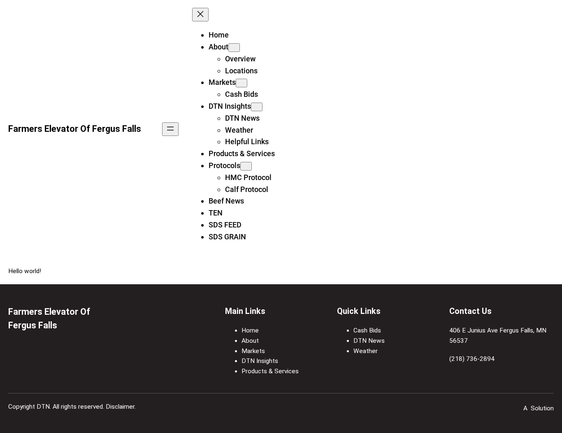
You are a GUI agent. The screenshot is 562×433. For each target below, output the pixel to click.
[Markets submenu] (241, 83)
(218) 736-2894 (472, 359)
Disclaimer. (121, 406)
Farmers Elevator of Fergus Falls (74, 129)
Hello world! (24, 271)
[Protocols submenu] (246, 166)
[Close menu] (200, 14)
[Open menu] (170, 129)
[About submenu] (234, 47)
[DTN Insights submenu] (256, 107)
